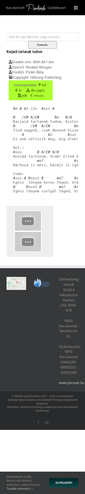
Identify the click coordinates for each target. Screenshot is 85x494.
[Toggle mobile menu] (76, 7)
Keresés (42, 45)
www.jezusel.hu (71, 383)
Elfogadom (64, 483)
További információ (19, 488)
